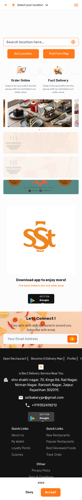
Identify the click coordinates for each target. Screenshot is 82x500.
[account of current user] (76, 5)
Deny (29, 492)
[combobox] (37, 42)
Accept (50, 492)
